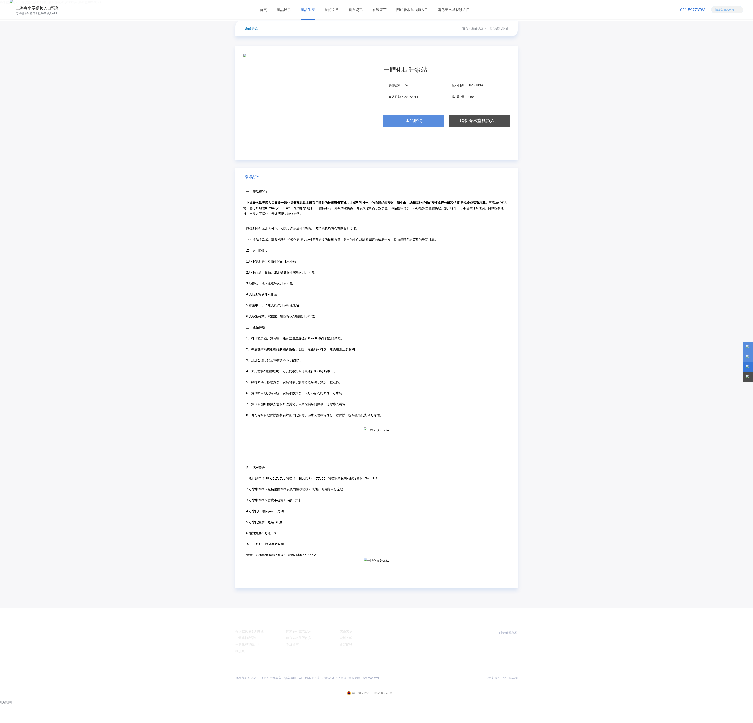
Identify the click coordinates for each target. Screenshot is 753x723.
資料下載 (346, 638)
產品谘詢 (413, 120)
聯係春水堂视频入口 (454, 10)
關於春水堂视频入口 (412, 10)
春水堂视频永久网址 (249, 631)
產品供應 (308, 10)
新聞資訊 (355, 10)
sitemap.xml (371, 678)
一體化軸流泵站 (246, 638)
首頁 (263, 10)
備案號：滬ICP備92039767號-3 (325, 678)
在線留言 (379, 10)
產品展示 (284, 10)
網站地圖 (6, 702)
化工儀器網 (510, 678)
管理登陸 (354, 678)
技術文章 (332, 10)
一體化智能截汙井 (247, 644)
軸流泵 (240, 651)
